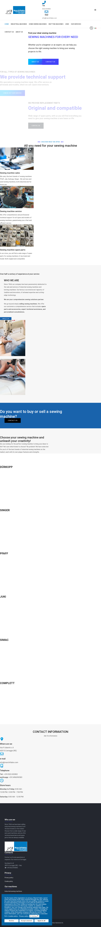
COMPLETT (7, 683)
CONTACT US (12, 420)
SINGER (5, 510)
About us (5, 318)
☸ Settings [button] (34, 916)
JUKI (3, 596)
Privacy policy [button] (24, 916)
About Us (19, 32)
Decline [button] (11, 920)
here (43, 907)
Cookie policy (9, 881)
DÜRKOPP (6, 467)
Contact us (9, 32)
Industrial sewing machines (13, 891)
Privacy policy (9, 877)
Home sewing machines (38, 24)
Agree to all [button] (41, 920)
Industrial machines (19, 24)
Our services (76, 24)
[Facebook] (95, 10)
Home (7, 24)
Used (67, 24)
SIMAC (4, 640)
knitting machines (56, 24)
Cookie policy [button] (13, 916)
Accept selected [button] (26, 920)
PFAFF (4, 553)
